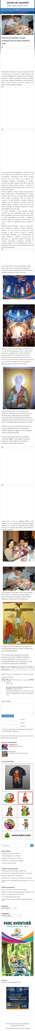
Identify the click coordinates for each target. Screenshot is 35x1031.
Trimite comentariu (8, 716)
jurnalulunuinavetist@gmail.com (21, 1023)
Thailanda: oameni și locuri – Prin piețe (12, 858)
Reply (32, 679)
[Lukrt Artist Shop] (17, 801)
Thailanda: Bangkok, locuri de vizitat (11, 856)
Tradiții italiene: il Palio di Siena (16, 894)
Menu (17, 9)
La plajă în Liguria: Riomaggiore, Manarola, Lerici (20, 892)
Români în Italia (5, 669)
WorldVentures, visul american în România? (13, 878)
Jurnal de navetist (17, 2)
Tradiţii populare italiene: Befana (10, 871)
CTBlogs (28, 1028)
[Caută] (31, 845)
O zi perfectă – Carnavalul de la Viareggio (12, 860)
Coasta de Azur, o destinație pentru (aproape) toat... (15, 880)
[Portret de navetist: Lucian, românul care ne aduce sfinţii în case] (17, 25)
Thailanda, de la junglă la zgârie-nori (11, 853)
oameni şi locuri (23, 667)
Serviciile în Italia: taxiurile (8, 875)
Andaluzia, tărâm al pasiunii (9, 863)
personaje (30, 667)
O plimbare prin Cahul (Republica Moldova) (13, 873)
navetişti (15, 667)
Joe (2, 889)
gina (7, 679)
